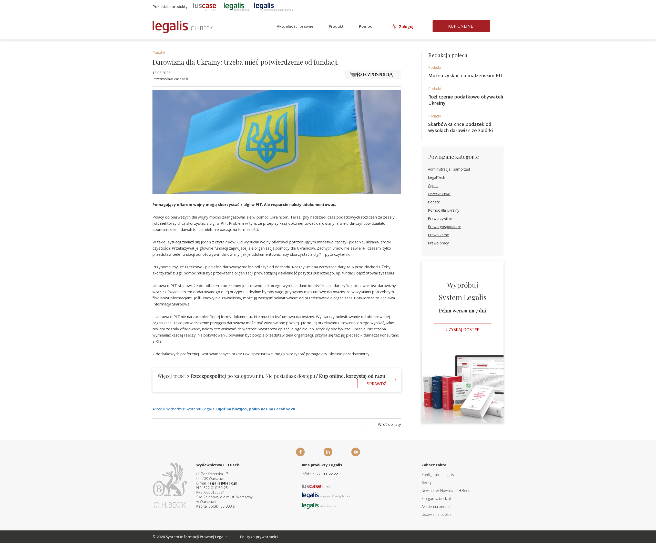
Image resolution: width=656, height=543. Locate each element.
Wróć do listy (389, 424)
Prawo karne (438, 234)
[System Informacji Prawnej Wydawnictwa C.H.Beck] (182, 27)
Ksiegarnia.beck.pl (436, 498)
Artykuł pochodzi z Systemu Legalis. (226, 408)
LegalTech (436, 177)
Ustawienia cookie (437, 514)
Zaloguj (406, 26)
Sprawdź (376, 384)
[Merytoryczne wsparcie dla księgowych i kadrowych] (273, 6)
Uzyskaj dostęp (462, 329)
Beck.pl (427, 482)
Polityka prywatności (259, 536)
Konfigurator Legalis (438, 474)
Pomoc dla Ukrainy (443, 210)
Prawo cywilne (440, 218)
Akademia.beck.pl (436, 506)
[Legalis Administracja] (319, 505)
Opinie (433, 185)
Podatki (158, 52)
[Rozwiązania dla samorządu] (236, 6)
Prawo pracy (438, 243)
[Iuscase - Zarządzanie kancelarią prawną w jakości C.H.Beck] (316, 485)
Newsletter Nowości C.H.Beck (446, 490)
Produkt (336, 26)
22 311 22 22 (327, 473)
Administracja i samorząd (449, 169)
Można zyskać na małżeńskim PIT (465, 75)
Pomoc (365, 26)
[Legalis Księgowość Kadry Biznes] (326, 494)
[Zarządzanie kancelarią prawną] (204, 6)
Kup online (460, 26)
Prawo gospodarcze (444, 226)
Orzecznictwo (439, 193)
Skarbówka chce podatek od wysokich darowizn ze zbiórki (460, 127)
